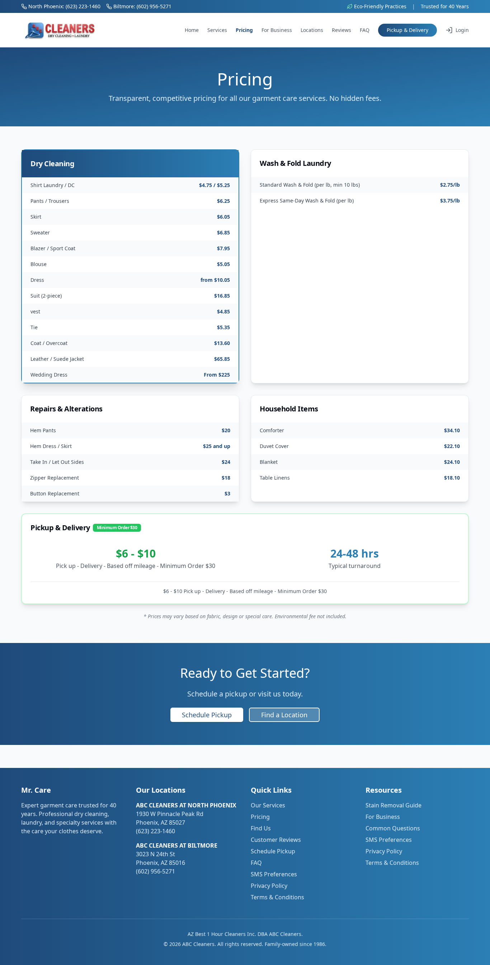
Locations (312, 30)
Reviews (341, 30)
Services (217, 30)
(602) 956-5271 (155, 871)
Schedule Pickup (207, 714)
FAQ (364, 30)
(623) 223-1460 (155, 831)
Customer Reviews (276, 840)
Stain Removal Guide (393, 805)
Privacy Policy (269, 886)
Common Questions (393, 828)
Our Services (268, 805)
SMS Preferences (274, 874)
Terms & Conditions (277, 897)
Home (192, 30)
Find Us (261, 828)
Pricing (244, 30)
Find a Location (284, 714)
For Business (277, 30)
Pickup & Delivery (407, 30)
